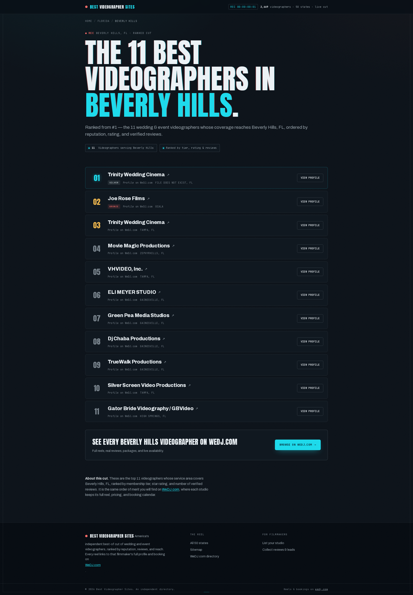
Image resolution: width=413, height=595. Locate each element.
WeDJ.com (170, 489)
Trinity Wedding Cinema (139, 174)
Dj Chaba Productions (136, 338)
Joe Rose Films (129, 198)
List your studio (273, 543)
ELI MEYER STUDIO (134, 292)
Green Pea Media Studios (141, 315)
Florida (103, 21)
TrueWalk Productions (137, 362)
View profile (310, 177)
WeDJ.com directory (204, 556)
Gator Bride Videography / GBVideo (153, 408)
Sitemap (196, 549)
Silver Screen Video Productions (149, 385)
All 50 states (199, 543)
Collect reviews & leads (278, 549)
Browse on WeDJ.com (298, 444)
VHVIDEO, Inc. (127, 269)
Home (88, 21)
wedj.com (321, 589)
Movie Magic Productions (141, 245)
